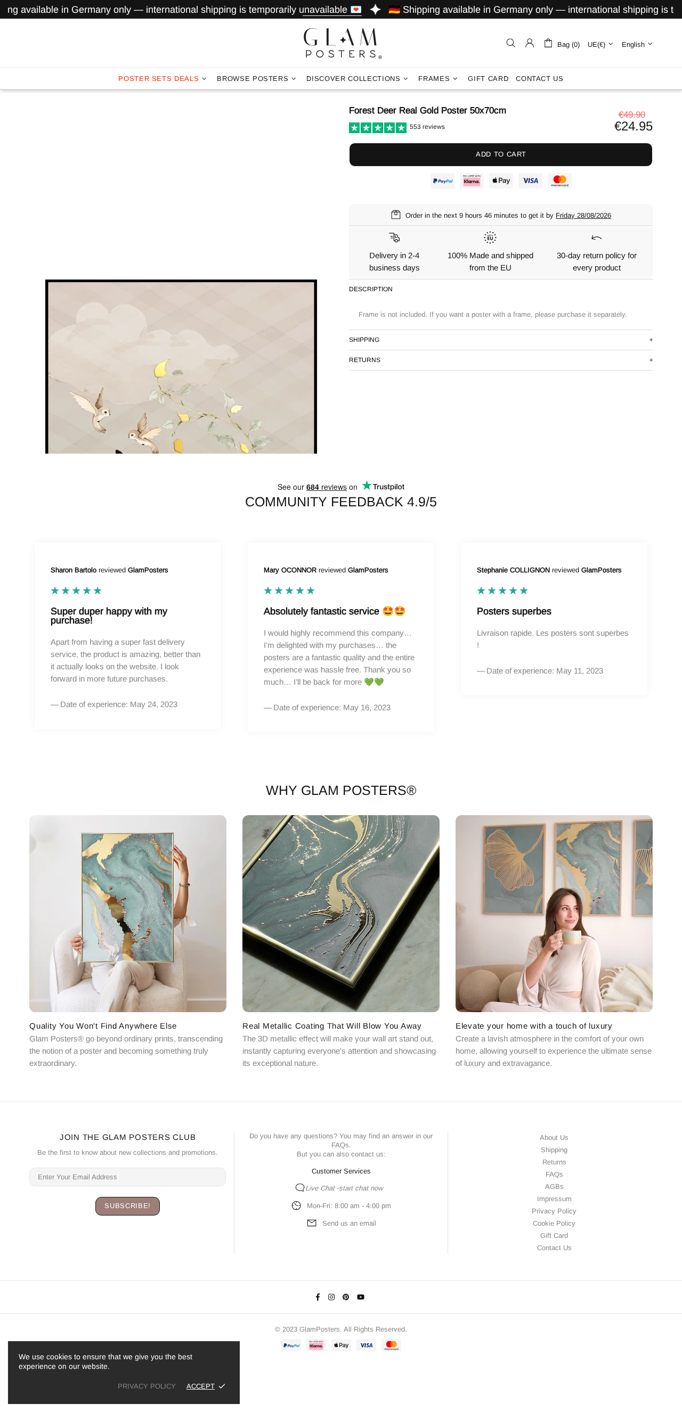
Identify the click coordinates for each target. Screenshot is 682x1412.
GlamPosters (341, 43)
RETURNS (364, 360)
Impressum (554, 1199)
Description (371, 289)
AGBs (554, 1187)
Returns (554, 1162)
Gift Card (554, 1235)
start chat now (361, 1188)
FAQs (340, 1145)
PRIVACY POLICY (147, 1386)
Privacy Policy (554, 1211)
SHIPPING (364, 339)
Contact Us (554, 1248)
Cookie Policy (554, 1223)
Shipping (554, 1150)
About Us (554, 1138)
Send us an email (349, 1223)
